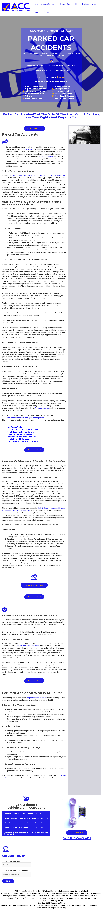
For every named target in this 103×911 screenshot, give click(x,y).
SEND (8, 881)
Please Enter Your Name (11, 861)
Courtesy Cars (65, 4)
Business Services (89, 4)
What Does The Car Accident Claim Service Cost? (24, 827)
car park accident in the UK (37, 698)
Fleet (77, 4)
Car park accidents (28, 149)
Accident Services (47, 4)
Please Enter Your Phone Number (15, 870)
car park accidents (46, 156)
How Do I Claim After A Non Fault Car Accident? (24, 813)
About (36, 12)
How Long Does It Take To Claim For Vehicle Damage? (26, 823)
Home (36, 4)
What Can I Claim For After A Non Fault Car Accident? (26, 818)
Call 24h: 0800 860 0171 (77, 838)
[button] (26, 813)
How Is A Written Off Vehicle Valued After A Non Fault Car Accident (26, 833)
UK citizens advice (42, 408)
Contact (46, 12)
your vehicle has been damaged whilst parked (25, 418)
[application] (55, 4)
